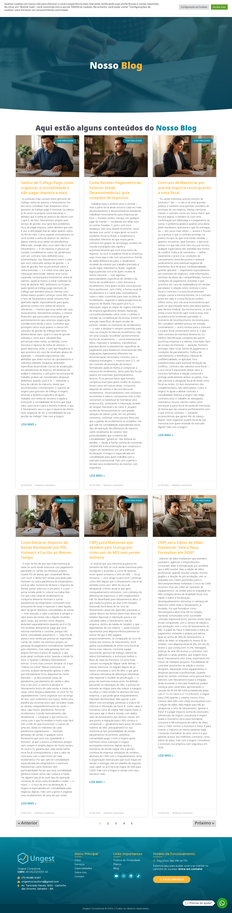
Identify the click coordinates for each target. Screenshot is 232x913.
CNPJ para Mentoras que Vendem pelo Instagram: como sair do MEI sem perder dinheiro (114, 550)
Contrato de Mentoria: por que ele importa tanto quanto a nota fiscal (184, 188)
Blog (116, 868)
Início (78, 860)
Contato (79, 876)
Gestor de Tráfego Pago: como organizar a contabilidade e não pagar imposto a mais (47, 188)
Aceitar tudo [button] (219, 7)
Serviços (79, 864)
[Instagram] (124, 876)
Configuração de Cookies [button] (194, 7)
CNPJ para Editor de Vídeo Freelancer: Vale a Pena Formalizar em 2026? (180, 547)
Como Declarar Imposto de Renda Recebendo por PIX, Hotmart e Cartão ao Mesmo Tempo (46, 550)
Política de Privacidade (126, 860)
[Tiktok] (138, 876)
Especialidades (83, 868)
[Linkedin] (131, 876)
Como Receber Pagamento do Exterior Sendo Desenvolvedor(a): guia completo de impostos (115, 190)
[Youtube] (116, 876)
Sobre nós (80, 872)
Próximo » (204, 823)
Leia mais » (28, 424)
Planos (117, 864)
